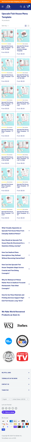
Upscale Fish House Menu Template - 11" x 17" (7, 131)
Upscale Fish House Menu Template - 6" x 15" (23, 213)
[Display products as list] (28, 26)
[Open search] (21, 7)
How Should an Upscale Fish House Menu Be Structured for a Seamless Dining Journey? (13, 243)
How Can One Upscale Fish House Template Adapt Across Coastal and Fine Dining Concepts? (13, 269)
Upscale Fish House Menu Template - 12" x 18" (23, 186)
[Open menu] (2, 6)
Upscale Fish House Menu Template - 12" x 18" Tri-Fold (23, 158)
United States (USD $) (19, 399)
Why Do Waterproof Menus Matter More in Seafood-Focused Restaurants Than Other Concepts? (13, 284)
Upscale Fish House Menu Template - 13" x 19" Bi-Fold (23, 76)
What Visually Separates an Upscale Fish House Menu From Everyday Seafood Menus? (13, 231)
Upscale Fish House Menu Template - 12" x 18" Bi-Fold (7, 158)
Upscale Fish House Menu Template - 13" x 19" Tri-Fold (7, 47)
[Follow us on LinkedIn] (16, 408)
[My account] (24, 7)
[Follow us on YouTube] (13, 408)
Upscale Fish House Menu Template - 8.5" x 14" (23, 103)
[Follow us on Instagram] (9, 408)
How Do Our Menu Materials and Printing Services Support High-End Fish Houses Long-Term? (13, 298)
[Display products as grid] (25, 26)
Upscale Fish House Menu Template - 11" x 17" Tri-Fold (7, 103)
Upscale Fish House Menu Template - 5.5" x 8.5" (7, 213)
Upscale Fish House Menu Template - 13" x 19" (23, 131)
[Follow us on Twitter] (6, 408)
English (5, 399)
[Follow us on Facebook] (3, 408)
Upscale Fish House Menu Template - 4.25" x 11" (7, 186)
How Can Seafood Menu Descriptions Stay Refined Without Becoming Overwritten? (13, 255)
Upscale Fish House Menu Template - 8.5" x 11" (7, 76)
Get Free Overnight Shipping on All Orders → (15, 1)
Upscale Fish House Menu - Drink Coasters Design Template (23, 48)
